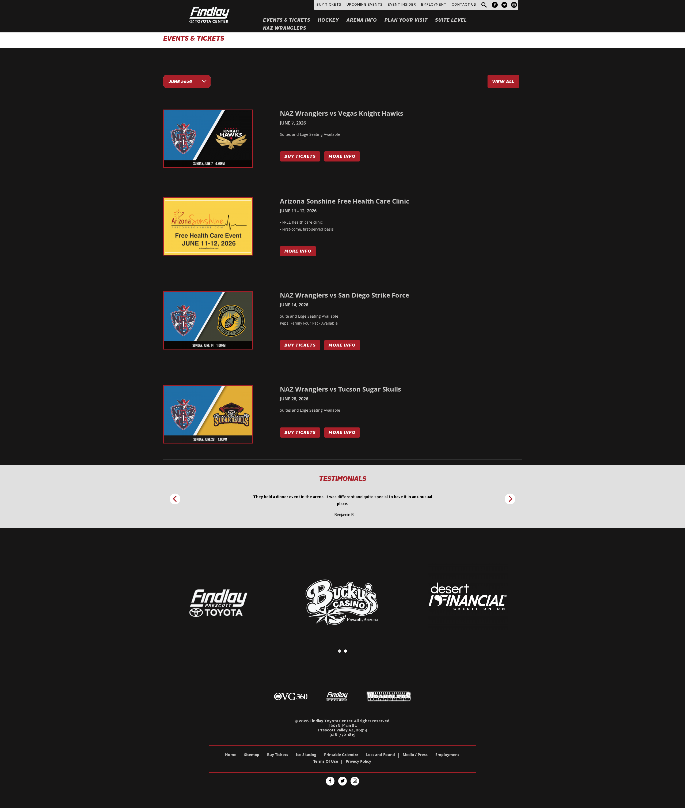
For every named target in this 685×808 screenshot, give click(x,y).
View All (503, 82)
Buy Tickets (300, 157)
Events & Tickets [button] (286, 20)
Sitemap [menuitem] (251, 755)
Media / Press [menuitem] (415, 755)
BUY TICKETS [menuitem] (329, 4)
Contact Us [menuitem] (464, 4)
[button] (484, 5)
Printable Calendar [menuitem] (341, 755)
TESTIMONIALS (342, 479)
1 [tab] (339, 651)
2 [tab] (345, 651)
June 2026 (180, 82)
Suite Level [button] (451, 20)
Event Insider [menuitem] (402, 4)
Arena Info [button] (362, 20)
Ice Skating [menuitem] (306, 755)
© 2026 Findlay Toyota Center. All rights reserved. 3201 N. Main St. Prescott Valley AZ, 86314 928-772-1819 (342, 728)
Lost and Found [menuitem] (380, 755)
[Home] (209, 8)
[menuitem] (495, 5)
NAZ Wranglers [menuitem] (284, 28)
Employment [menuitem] (447, 755)
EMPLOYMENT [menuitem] (434, 4)
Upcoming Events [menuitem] (365, 4)
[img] (208, 139)
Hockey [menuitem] (328, 20)
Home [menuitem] (230, 755)
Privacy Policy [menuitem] (358, 762)
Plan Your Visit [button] (406, 20)
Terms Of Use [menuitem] (325, 762)
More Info (342, 157)
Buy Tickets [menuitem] (277, 755)
